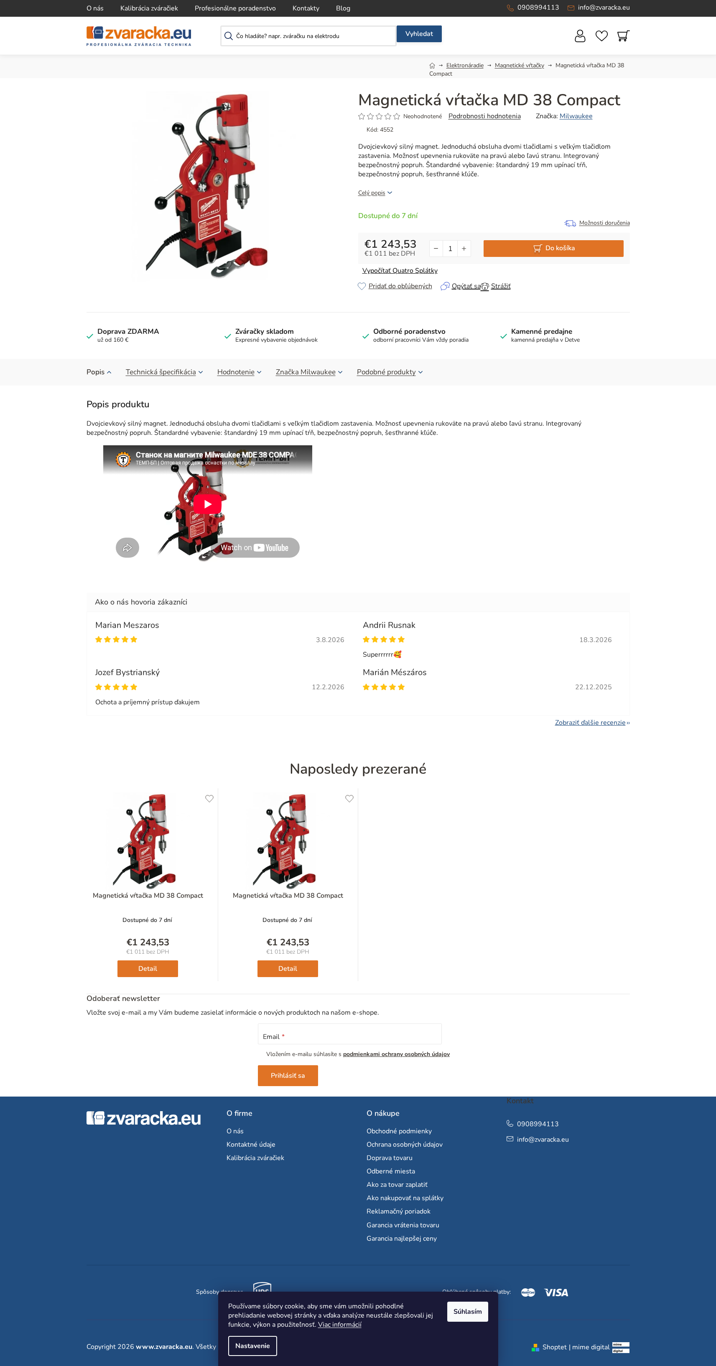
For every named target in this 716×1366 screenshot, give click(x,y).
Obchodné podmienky (399, 1131)
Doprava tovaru (390, 1158)
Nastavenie (252, 1346)
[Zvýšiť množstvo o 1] (464, 248)
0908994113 (538, 7)
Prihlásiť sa (288, 1075)
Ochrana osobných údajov (405, 1144)
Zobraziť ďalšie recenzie (590, 722)
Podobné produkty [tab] (386, 372)
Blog (343, 8)
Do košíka (560, 248)
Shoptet (555, 1347)
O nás (95, 8)
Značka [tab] (306, 372)
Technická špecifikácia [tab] (161, 372)
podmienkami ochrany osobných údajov (396, 1054)
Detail (147, 968)
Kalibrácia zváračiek (149, 8)
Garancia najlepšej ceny (402, 1238)
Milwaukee (576, 116)
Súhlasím (468, 1311)
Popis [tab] (95, 372)
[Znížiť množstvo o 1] (436, 248)
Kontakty (306, 8)
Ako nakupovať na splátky (405, 1198)
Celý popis (371, 193)
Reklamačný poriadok (399, 1211)
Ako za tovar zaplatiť (397, 1184)
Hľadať (419, 33)
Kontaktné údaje (251, 1144)
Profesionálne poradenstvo (235, 8)
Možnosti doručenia (604, 223)
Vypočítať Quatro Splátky (400, 270)
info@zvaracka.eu (604, 7)
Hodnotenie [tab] (236, 372)
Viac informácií (340, 1324)
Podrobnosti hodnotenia (484, 116)
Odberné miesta (391, 1171)
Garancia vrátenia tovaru (403, 1225)
